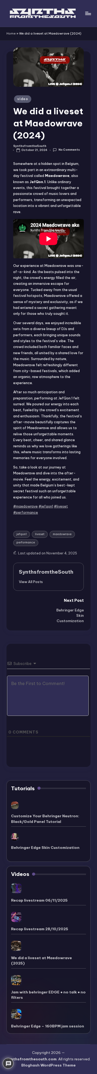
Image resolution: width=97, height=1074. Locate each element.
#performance (25, 512)
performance (25, 542)
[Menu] (88, 13)
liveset (39, 534)
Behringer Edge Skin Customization (45, 847)
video (22, 99)
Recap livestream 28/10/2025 (39, 928)
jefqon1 (21, 534)
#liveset (61, 506)
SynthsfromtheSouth (46, 572)
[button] (31, 582)
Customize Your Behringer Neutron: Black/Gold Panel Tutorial (45, 819)
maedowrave (62, 534)
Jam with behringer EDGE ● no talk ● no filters (48, 995)
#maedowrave (25, 506)
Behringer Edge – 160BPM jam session (47, 1026)
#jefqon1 (46, 506)
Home (11, 33)
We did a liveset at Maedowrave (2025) (41, 960)
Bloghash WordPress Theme (48, 1065)
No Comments (68, 150)
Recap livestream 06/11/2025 (39, 900)
